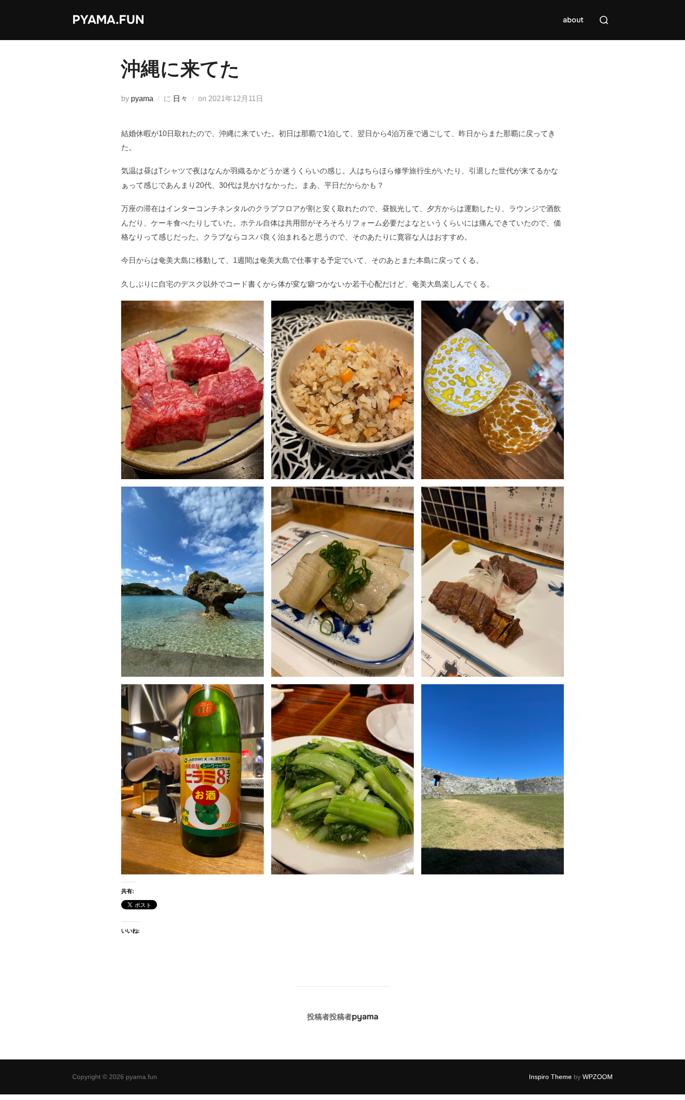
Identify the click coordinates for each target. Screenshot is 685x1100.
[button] (192, 390)
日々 (180, 99)
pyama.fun (108, 20)
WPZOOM (597, 1076)
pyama (142, 99)
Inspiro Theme (550, 1076)
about (573, 20)
